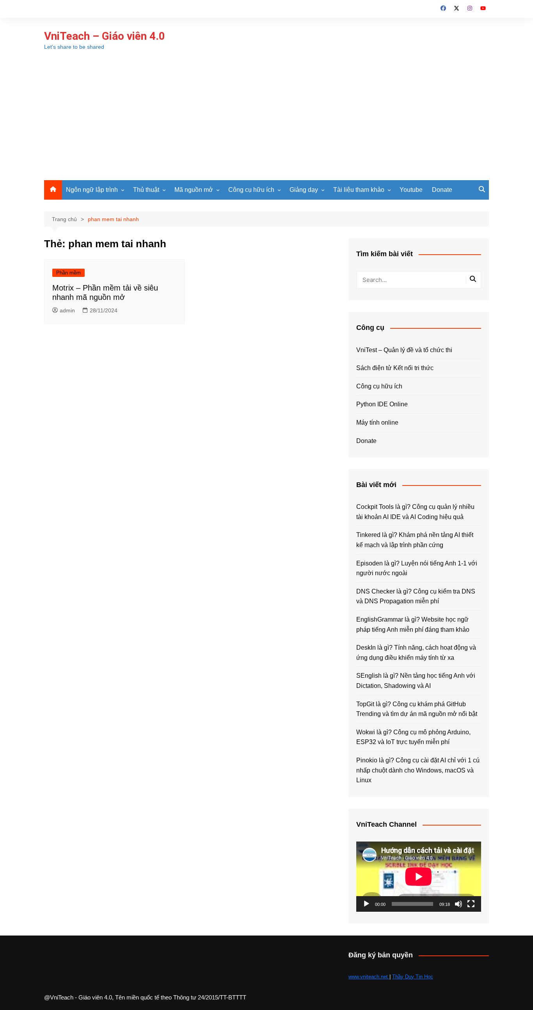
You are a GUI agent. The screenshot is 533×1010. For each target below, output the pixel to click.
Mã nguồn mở (193, 189)
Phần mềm (68, 273)
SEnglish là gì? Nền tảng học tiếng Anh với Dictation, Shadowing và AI (415, 680)
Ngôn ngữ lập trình (92, 189)
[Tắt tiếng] (458, 904)
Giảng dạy (304, 189)
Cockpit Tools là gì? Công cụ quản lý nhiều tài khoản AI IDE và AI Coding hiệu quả (415, 511)
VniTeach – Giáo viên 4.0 (104, 36)
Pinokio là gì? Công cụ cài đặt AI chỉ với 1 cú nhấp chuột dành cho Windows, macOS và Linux (418, 770)
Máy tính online (377, 422)
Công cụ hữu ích (251, 189)
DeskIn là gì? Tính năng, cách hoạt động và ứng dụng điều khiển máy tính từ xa (416, 652)
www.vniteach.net (368, 977)
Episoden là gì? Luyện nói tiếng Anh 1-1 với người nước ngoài (416, 568)
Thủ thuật (146, 189)
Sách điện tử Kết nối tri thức (395, 368)
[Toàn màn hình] (471, 904)
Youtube (411, 189)
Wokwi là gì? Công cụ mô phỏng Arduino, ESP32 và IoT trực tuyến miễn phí (413, 737)
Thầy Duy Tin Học (412, 977)
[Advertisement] (266, 121)
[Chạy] (366, 904)
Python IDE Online (382, 404)
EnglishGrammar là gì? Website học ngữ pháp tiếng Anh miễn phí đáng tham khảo (412, 624)
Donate (442, 189)
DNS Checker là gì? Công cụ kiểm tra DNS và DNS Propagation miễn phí (415, 596)
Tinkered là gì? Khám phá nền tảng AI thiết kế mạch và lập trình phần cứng (414, 540)
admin (67, 310)
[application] (418, 877)
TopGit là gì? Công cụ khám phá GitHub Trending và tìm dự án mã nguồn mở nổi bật (416, 709)
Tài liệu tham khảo (358, 189)
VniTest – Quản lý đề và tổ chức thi (404, 350)
